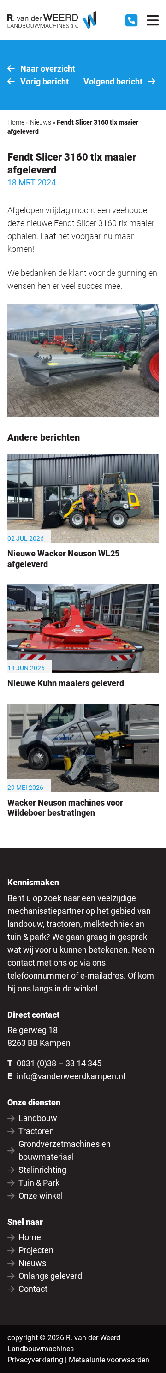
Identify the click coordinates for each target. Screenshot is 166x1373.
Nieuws (40, 122)
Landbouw (37, 1118)
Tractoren (36, 1131)
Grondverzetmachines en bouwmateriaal (64, 1150)
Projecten (35, 1250)
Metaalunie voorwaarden (109, 1359)
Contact (32, 1289)
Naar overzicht (46, 68)
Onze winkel (40, 1195)
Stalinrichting (42, 1170)
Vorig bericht (43, 81)
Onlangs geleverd (50, 1276)
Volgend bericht (113, 81)
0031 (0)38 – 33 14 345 (59, 1063)
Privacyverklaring (35, 1359)
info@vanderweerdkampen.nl (71, 1076)
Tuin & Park (38, 1183)
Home (15, 122)
